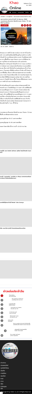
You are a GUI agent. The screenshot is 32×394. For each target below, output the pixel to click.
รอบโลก (3, 376)
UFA (2, 388)
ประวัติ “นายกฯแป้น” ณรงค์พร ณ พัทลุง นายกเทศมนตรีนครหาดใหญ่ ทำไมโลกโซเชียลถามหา (15, 177)
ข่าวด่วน (14, 12)
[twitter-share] (25, 25)
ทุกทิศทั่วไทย (5, 368)
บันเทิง (27, 12)
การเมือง (3, 373)
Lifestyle (4, 386)
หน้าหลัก (3, 16)
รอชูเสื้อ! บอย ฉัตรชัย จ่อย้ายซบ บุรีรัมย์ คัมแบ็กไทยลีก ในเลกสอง (15, 151)
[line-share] (27, 25)
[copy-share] (30, 25)
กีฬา (2, 384)
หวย (2, 378)
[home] (10, 12)
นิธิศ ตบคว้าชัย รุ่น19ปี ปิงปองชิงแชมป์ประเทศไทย (12, 228)
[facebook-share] (22, 25)
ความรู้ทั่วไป (9, 16)
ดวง (2, 381)
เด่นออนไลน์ (21, 12)
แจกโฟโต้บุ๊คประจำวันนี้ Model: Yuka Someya (12, 202)
